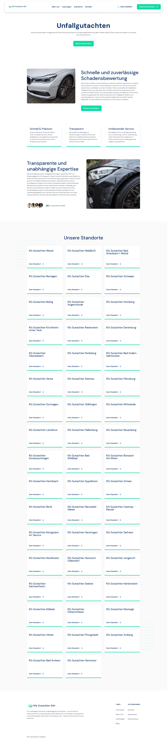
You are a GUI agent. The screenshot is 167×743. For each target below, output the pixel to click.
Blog (117, 723)
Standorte (78, 7)
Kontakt (88, 7)
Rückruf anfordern (83, 43)
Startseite (120, 710)
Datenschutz (133, 719)
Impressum (132, 714)
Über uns (55, 7)
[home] (17, 7)
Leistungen (66, 7)
